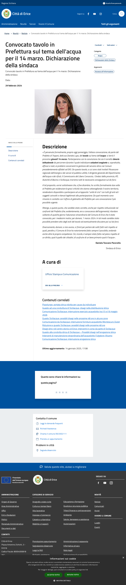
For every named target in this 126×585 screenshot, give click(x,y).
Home (6, 33)
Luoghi (97, 522)
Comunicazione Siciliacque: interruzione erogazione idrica (69, 339)
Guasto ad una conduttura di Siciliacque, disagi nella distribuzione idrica (75, 308)
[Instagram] (99, 13)
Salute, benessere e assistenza (76, 519)
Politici (4, 519)
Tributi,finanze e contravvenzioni (77, 510)
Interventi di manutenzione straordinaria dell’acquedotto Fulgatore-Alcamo (77, 335)
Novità (15, 33)
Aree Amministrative (10, 506)
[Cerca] (122, 14)
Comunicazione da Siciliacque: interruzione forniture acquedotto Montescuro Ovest (81, 321)
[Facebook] (87, 13)
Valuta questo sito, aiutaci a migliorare (65, 467)
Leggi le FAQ (37, 550)
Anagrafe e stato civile (41, 501)
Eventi (97, 527)
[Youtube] (93, 13)
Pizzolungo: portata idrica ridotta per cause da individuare (69, 304)
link (86, 570)
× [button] (123, 558)
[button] (63, 580)
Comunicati (99, 506)
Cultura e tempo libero (41, 506)
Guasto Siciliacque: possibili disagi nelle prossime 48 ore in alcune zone (75, 318)
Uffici (3, 510)
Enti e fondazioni (8, 515)
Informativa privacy (71, 545)
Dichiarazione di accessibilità (75, 554)
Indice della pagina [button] (15, 142)
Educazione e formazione (73, 501)
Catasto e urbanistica (41, 519)
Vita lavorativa (38, 510)
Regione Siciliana (8, 3)
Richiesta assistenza (40, 554)
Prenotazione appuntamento (44, 541)
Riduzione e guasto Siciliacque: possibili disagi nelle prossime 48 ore (73, 325)
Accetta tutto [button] (53, 575)
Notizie (24, 33)
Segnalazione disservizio (42, 545)
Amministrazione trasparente (75, 541)
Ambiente (67, 514)
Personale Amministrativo (12, 523)
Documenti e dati (8, 528)
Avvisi (97, 510)
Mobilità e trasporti (40, 523)
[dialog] (63, 570)
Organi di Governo (9, 501)
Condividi (98, 45)
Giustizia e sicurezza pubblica (75, 506)
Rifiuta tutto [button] (73, 575)
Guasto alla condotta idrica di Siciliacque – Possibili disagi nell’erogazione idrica (79, 332)
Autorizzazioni (69, 523)
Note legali (67, 550)
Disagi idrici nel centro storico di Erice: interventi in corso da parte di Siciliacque (78, 328)
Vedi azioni (111, 45)
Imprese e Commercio (41, 515)
